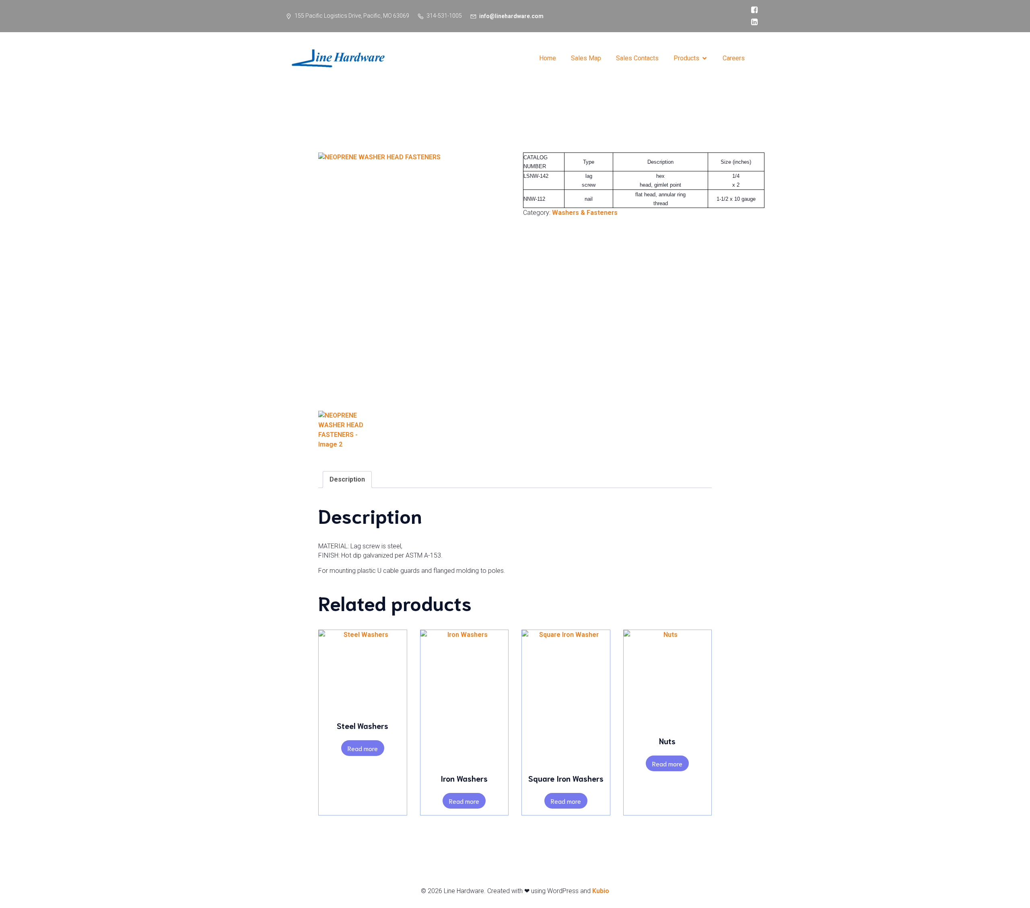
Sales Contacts (637, 58)
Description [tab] (347, 479)
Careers (734, 58)
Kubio (600, 891)
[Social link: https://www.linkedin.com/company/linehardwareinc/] (752, 22)
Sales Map (586, 58)
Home (547, 58)
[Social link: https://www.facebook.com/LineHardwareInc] (752, 10)
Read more (363, 748)
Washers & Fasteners (585, 212)
